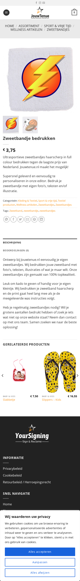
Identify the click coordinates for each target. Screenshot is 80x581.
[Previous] (9, 79)
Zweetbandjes (58, 29)
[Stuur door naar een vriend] (27, 219)
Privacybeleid (12, 468)
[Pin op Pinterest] (34, 219)
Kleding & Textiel (27, 200)
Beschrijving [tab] (12, 242)
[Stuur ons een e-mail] (44, 3)
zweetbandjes (47, 210)
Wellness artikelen (26, 29)
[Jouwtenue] (40, 12)
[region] (40, 545)
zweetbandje (30, 210)
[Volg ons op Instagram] (40, 3)
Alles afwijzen (40, 572)
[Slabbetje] (20, 372)
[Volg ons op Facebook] (36, 3)
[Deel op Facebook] (13, 219)
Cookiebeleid (12, 475)
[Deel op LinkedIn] (41, 219)
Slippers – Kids (51, 399)
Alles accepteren (40, 552)
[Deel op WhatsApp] (6, 219)
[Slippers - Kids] (59, 372)
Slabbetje (9, 399)
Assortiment (29, 26)
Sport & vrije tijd (57, 26)
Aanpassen (40, 562)
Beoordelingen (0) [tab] (16, 250)
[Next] (70, 79)
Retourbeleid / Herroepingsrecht (27, 482)
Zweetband (15, 210)
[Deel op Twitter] (20, 219)
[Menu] (6, 12)
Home (9, 26)
